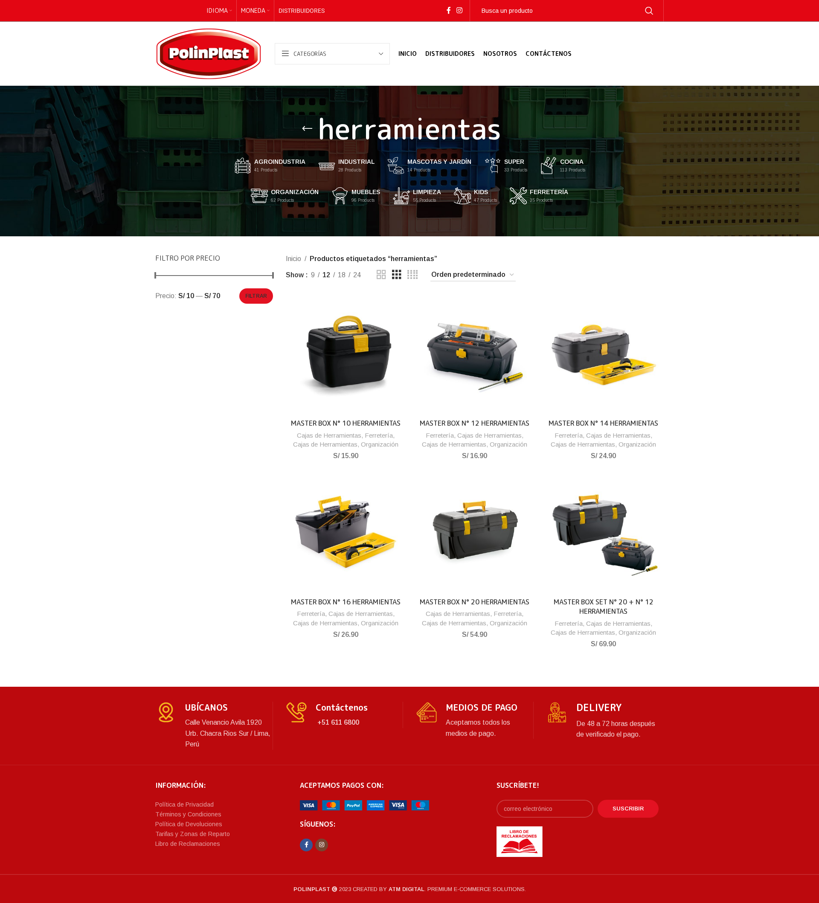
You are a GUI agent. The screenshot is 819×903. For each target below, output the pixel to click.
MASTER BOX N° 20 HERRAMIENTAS (474, 602)
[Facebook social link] (448, 10)
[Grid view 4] (412, 275)
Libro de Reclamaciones (187, 843)
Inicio (293, 258)
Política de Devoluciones (188, 824)
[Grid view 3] (396, 275)
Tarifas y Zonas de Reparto (192, 833)
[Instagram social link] (459, 10)
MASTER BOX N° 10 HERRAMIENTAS (346, 423)
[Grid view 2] (381, 275)
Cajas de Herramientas (329, 435)
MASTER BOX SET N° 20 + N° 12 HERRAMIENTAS (603, 606)
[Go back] (307, 128)
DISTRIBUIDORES (302, 10)
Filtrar (256, 296)
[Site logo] (208, 53)
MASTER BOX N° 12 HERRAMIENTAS (474, 423)
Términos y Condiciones (188, 814)
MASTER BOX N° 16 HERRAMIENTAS (346, 602)
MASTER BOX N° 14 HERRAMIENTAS (603, 423)
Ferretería (379, 435)
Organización (379, 444)
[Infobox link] (214, 726)
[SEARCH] (649, 10)
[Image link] (364, 805)
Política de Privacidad (184, 804)
